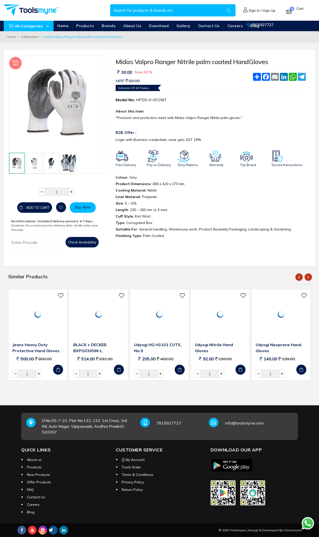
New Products (38, 474)
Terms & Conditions (137, 474)
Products (85, 25)
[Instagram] (42, 530)
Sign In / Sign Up (261, 10)
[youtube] (32, 530)
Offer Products (39, 482)
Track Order (131, 467)
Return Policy (132, 489)
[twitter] (53, 530)
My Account (135, 459)
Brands (109, 25)
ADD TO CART (37, 207)
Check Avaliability (82, 242)
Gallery (183, 25)
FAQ (30, 489)
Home (63, 25)
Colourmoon (293, 530)
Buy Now (83, 207)
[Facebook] (21, 530)
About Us (132, 25)
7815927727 (262, 24)
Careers (235, 25)
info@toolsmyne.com (244, 423)
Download (159, 25)
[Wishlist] (61, 207)
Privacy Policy (133, 482)
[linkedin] (63, 530)
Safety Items (30, 37)
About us (34, 459)
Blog (30, 512)
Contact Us (209, 25)
